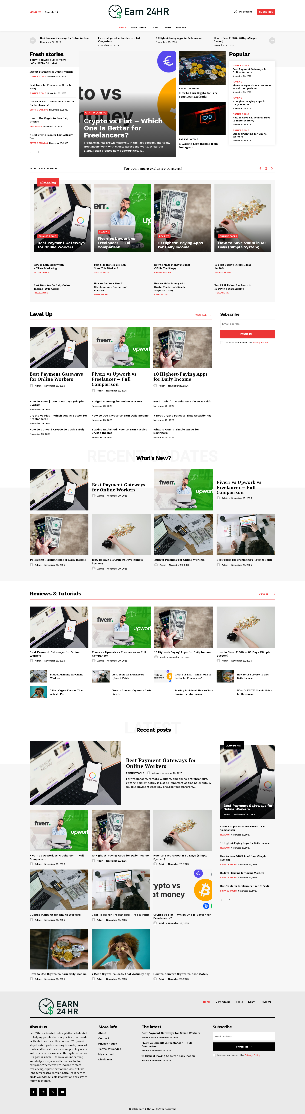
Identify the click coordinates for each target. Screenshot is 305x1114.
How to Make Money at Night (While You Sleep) (172, 266)
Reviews (237, 82)
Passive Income (188, 139)
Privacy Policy (260, 342)
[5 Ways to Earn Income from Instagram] (202, 118)
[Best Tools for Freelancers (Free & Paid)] (246, 534)
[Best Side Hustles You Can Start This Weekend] (142, 268)
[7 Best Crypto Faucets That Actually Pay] (38, 692)
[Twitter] (272, 168)
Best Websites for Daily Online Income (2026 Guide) (52, 286)
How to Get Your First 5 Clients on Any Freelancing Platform (110, 287)
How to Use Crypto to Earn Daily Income (120, 415)
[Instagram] (266, 168)
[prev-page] (33, 40)
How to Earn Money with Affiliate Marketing (49, 266)
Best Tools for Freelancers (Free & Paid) (50, 86)
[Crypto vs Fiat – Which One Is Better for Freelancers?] (127, 104)
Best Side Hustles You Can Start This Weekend (110, 266)
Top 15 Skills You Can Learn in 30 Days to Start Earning (232, 286)
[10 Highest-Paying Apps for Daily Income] (182, 218)
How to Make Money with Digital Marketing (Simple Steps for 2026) (170, 287)
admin (38, 385)
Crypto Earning (39, 110)
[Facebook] (260, 168)
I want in (246, 334)
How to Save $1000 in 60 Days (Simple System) (235, 39)
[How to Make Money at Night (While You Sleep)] (202, 268)
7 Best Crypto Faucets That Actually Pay (182, 415)
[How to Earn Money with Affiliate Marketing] (82, 268)
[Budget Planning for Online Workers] (183, 534)
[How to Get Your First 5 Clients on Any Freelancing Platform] (142, 288)
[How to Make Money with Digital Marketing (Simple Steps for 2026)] (202, 288)
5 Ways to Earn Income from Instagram (198, 145)
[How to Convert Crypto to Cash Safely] (101, 692)
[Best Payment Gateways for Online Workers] (62, 218)
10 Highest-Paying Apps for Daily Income (179, 38)
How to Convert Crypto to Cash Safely (57, 429)
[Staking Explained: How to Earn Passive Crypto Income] (163, 692)
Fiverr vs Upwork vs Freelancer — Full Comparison (119, 39)
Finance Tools (38, 76)
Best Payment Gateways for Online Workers (64, 38)
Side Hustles (41, 272)
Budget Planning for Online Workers (51, 71)
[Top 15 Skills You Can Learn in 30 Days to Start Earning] (262, 288)
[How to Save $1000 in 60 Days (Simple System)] (242, 218)
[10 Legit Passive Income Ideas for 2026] (262, 268)
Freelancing (41, 293)
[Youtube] (62, 1092)
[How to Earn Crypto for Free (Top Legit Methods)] (202, 68)
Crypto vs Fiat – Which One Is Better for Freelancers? (123, 128)
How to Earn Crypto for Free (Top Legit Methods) (198, 95)
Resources (36, 126)
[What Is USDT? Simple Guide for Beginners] (225, 692)
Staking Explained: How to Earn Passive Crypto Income (194, 692)
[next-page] (272, 40)
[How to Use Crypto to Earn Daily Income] (225, 676)
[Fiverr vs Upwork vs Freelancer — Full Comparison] (122, 218)
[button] (52, 12)
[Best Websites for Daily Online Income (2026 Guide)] (82, 288)
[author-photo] (32, 386)
